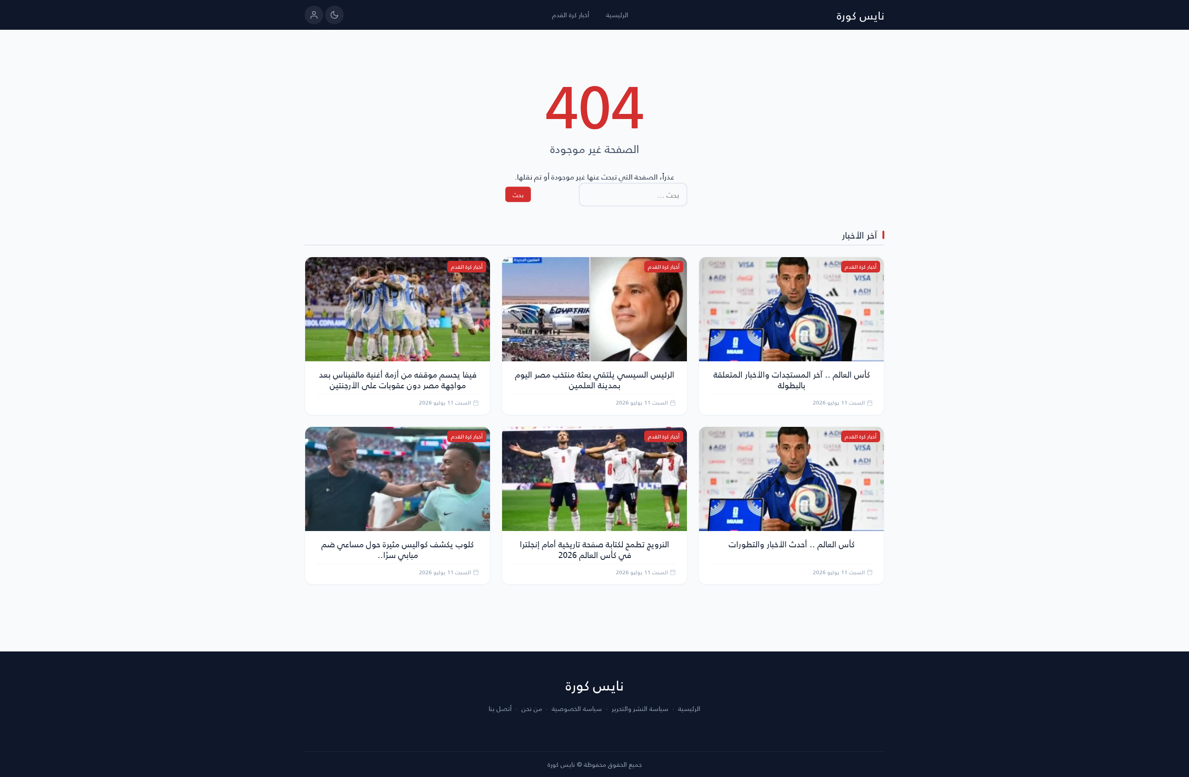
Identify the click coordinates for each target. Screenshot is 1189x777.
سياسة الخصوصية (577, 709)
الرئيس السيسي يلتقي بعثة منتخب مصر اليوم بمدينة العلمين (594, 379)
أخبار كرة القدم (570, 14)
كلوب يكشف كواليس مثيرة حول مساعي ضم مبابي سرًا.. (397, 549)
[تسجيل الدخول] (314, 15)
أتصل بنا (500, 709)
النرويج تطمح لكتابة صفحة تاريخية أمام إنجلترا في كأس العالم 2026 (594, 549)
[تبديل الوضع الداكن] (334, 15)
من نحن (532, 709)
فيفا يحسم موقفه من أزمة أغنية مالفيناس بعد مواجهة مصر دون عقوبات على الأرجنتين (398, 379)
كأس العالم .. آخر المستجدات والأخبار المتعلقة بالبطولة (791, 379)
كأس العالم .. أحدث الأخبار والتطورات (792, 544)
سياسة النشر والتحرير (640, 709)
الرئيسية (617, 14)
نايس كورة (860, 15)
